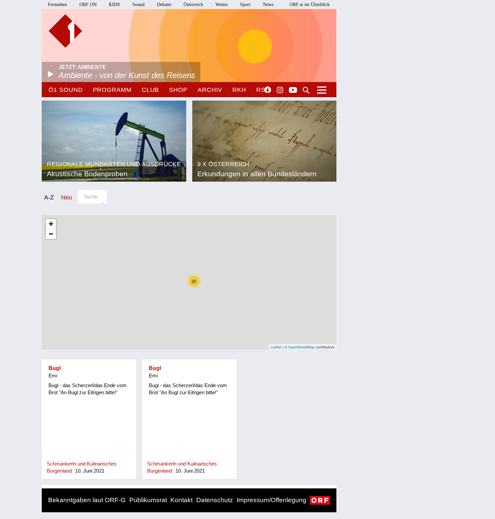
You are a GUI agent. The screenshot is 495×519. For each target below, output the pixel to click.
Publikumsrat (148, 500)
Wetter (222, 4)
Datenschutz (214, 500)
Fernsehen (57, 4)
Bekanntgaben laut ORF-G (87, 500)
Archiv (210, 89)
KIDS (114, 4)
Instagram (280, 90)
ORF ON (88, 4)
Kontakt (181, 500)
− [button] (51, 234)
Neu (66, 197)
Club (150, 89)
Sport (245, 4)
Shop (178, 89)
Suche (306, 90)
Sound (138, 4)
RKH (239, 89)
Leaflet (276, 346)
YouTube (293, 90)
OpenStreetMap (301, 346)
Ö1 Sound (65, 89)
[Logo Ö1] (65, 31)
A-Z (49, 197)
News (268, 4)
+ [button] (51, 224)
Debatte (164, 4)
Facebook (267, 89)
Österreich (193, 4)
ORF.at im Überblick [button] (310, 4)
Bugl (54, 368)
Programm (112, 89)
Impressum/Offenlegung (271, 500)
